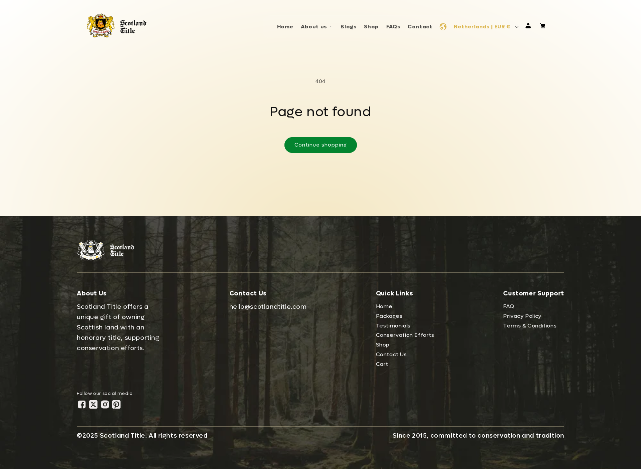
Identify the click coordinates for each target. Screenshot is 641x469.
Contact (420, 26)
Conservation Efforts (405, 334)
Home (285, 26)
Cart (382, 364)
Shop (371, 26)
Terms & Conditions (530, 325)
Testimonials (393, 325)
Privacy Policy (522, 315)
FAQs (393, 26)
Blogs (349, 26)
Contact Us (391, 354)
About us (314, 26)
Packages (389, 315)
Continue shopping (320, 145)
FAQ (508, 306)
